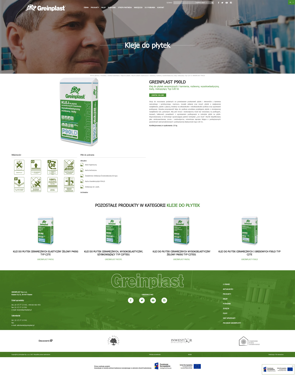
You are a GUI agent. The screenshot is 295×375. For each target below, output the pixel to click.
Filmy (225, 313)
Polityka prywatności (155, 354)
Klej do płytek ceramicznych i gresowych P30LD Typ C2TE (249, 253)
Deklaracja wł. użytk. (92, 187)
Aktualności (228, 289)
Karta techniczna (91, 170)
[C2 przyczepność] (36, 167)
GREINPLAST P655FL (113, 259)
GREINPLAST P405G (45, 259)
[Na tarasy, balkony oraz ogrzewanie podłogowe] (69, 167)
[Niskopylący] (19, 167)
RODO (190, 354)
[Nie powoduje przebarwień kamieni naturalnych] (36, 184)
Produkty (95, 7)
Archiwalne (84, 192)
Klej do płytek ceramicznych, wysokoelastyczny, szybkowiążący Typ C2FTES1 (113, 253)
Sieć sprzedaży (229, 318)
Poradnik (112, 7)
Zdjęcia (226, 308)
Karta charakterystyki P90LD (95, 181)
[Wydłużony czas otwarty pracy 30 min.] (52, 167)
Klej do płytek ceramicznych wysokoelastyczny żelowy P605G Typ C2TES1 (181, 253)
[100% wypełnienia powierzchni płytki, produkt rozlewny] (52, 184)
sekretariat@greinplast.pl (25, 325)
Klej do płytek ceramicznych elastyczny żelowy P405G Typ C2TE (45, 253)
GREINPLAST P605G (181, 259)
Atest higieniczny (91, 165)
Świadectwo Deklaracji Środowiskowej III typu (101, 176)
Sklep (103, 7)
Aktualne (83, 161)
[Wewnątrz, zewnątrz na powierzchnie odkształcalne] (69, 184)
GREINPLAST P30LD (249, 259)
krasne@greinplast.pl (24, 310)
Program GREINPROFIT (232, 323)
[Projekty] (147, 366)
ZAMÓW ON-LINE (158, 95)
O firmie (226, 284)
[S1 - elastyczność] (19, 184)
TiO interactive (279, 354)
